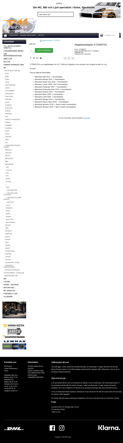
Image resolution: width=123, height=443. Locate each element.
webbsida (87, 118)
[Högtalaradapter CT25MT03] (50, 40)
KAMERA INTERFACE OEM (14, 65)
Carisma (8, 170)
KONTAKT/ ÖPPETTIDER (28, 35)
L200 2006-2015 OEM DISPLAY (12, 198)
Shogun (7, 216)
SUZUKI (7, 257)
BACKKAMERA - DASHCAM (14, 273)
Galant (7, 179)
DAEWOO (8, 105)
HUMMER (8, 125)
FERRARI (8, 114)
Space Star (8, 219)
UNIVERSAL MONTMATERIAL (9, 266)
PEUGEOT (8, 231)
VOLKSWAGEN (9, 85)
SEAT (6, 242)
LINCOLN (7, 153)
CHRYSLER (8, 96)
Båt (67, 385)
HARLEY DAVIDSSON (12, 119)
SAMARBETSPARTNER (35, 377)
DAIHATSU (8, 108)
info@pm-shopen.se (107, 16)
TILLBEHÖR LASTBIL (12, 262)
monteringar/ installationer (77, 398)
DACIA (7, 102)
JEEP (6, 140)
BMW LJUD (8, 59)
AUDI (6, 73)
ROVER (7, 239)
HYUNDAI (8, 128)
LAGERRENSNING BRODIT (14, 51)
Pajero (7, 211)
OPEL (6, 228)
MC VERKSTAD (9, 291)
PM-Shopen (68, 437)
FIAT (6, 117)
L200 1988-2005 (10, 190)
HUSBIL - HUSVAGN (11, 285)
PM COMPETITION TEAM (36, 373)
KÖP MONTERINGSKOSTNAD (13, 55)
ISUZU (6, 131)
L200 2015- (9, 202)
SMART (7, 248)
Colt (6, 173)
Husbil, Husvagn (77, 385)
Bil (70, 385)
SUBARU (7, 254)
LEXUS (7, 237)
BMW (6, 76)
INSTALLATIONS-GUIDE (36, 370)
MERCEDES (8, 158)
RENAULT (8, 150)
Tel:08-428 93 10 (9, 388)
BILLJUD (7, 62)
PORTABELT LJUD (10, 294)
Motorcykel (94, 385)
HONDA (7, 122)
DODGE (7, 111)
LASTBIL (7, 282)
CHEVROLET (9, 94)
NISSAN (7, 225)
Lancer (7, 205)
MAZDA (7, 156)
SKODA (7, 245)
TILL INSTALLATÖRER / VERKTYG (12, 47)
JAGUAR (7, 137)
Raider (7, 214)
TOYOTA (7, 260)
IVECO (6, 134)
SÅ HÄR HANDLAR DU (35, 366)
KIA (6, 142)
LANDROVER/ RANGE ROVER (12, 146)
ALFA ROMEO (9, 91)
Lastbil (85, 385)
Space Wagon (9, 222)
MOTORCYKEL (9, 288)
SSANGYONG (9, 251)
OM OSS (40, 35)
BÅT (5, 279)
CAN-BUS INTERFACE (12, 270)
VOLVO (7, 88)
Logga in (59, 3)
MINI (6, 161)
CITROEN (8, 99)
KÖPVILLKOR (13, 35)
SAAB (6, 82)
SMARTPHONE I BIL (11, 276)
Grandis (7, 181)
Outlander (8, 208)
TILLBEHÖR (8, 297)
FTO (6, 176)
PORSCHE (8, 234)
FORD (6, 79)
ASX (6, 167)
